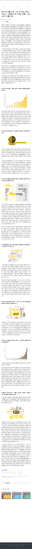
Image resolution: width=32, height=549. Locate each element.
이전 (4, 6)
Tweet (4, 21)
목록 (16, 6)
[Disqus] (16, 519)
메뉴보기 (30, 1)
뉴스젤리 (2, 544)
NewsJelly (6, 2)
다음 (28, 6)
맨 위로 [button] (16, 547)
